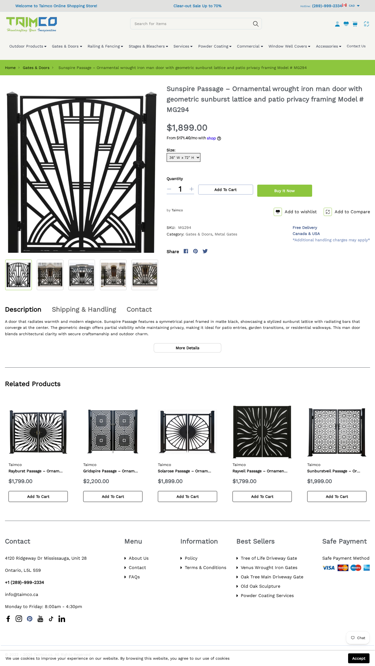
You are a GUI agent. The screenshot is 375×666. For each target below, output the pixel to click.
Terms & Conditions (205, 567)
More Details (187, 348)
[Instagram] (214, 251)
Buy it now (284, 190)
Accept (358, 658)
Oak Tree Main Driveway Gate (272, 576)
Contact (137, 567)
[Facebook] (186, 251)
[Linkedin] (61, 618)
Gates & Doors (36, 67)
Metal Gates (226, 234)
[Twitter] (205, 251)
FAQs (134, 576)
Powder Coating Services (267, 595)
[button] (149, 274)
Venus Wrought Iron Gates (269, 567)
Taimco (177, 210)
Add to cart (225, 189)
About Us (139, 558)
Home (10, 67)
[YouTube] (40, 618)
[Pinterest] (195, 251)
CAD (351, 5)
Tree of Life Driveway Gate (269, 558)
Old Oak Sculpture (260, 586)
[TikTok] (51, 618)
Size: (171, 150)
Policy (191, 558)
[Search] (256, 24)
